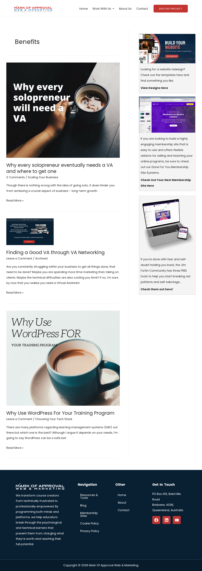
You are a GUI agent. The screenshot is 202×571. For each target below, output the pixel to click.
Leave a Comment (19, 258)
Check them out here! (157, 289)
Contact (142, 9)
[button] (103, 8)
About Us (125, 9)
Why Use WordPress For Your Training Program (60, 413)
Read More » (15, 200)
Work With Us (101, 9)
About (122, 503)
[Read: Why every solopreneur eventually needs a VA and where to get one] (63, 110)
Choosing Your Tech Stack (53, 419)
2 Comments (15, 177)
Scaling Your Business (43, 177)
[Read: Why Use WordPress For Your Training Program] (63, 358)
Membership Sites (89, 514)
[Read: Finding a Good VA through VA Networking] (30, 232)
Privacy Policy (89, 531)
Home (83, 9)
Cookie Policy (89, 523)
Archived (41, 258)
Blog (83, 505)
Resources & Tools (89, 496)
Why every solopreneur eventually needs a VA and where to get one (59, 168)
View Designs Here (154, 88)
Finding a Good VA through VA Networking (55, 252)
